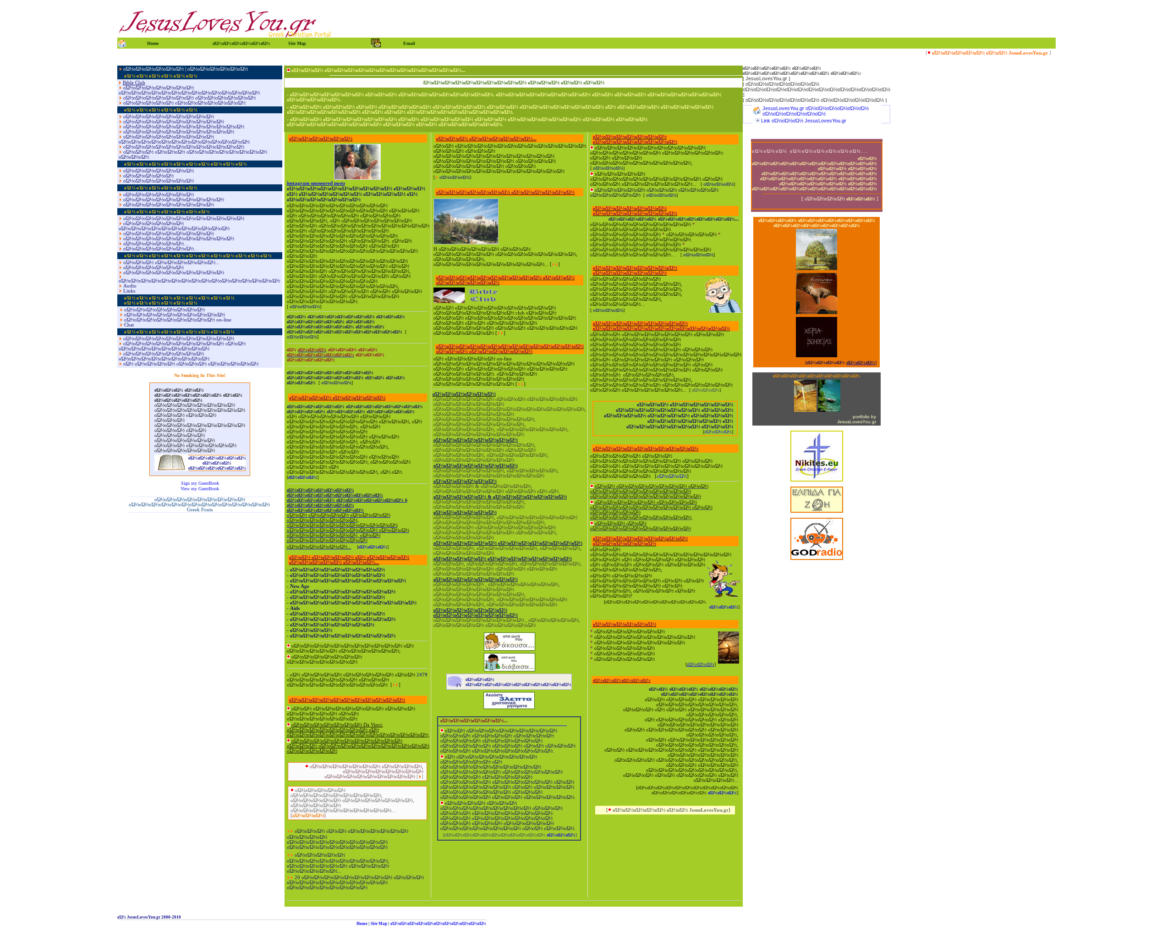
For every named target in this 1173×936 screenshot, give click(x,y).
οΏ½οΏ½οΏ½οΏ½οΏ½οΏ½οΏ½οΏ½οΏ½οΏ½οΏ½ (438, 923)
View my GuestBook (200, 488)
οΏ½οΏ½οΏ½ (302, 477)
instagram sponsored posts (316, 183)
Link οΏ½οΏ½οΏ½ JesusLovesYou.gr (803, 120)
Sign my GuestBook (200, 483)
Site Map (379, 923)
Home (361, 923)
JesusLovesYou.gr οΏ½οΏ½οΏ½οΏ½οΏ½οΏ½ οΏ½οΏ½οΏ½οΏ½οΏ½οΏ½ (815, 110)
